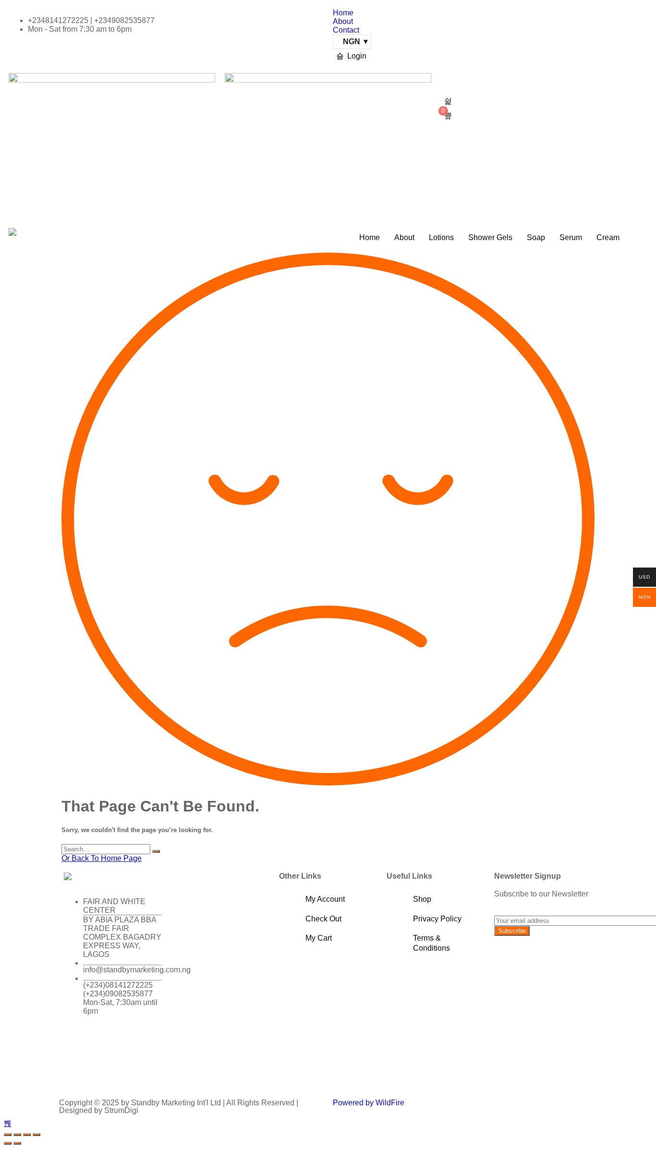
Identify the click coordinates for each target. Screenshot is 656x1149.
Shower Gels (490, 237)
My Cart (318, 938)
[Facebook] (76, 1045)
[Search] (156, 851)
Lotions (441, 237)
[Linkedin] (76, 1071)
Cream (608, 237)
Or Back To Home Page (101, 858)
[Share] (27, 1134)
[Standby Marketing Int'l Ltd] (12, 232)
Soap (536, 237)
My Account (325, 899)
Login (356, 56)
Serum (570, 237)
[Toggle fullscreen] (17, 1134)
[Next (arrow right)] (17, 1143)
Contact (346, 30)
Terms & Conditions (431, 943)
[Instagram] (128, 1045)
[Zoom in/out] (8, 1134)
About (343, 21)
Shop (422, 899)
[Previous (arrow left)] (8, 1143)
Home (343, 13)
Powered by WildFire (368, 1103)
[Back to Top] (8, 1123)
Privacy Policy (437, 919)
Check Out (323, 919)
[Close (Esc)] (36, 1134)
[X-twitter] (102, 1045)
